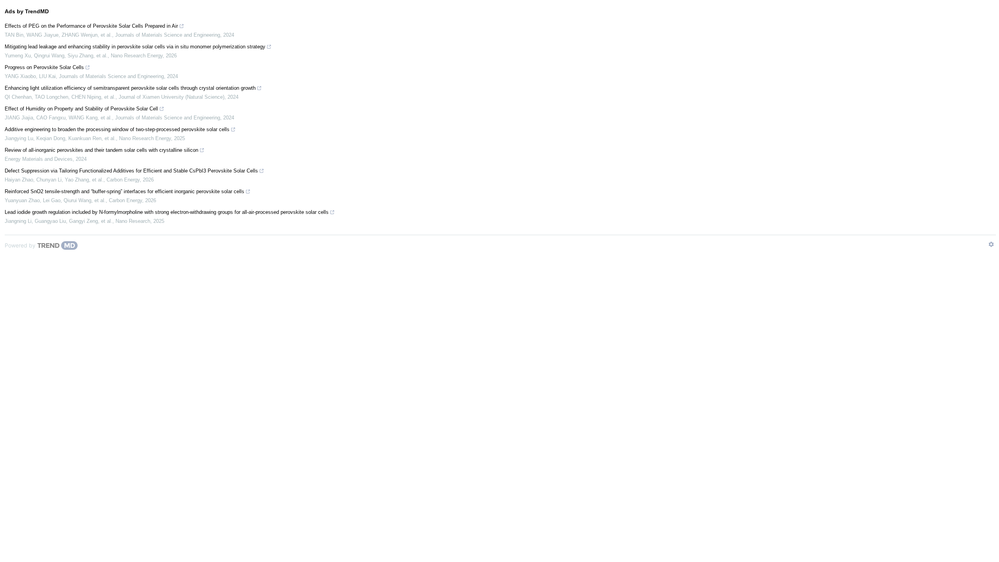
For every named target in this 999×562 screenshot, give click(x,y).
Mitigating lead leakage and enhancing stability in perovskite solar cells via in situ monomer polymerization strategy (135, 47)
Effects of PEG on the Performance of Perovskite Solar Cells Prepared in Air (91, 26)
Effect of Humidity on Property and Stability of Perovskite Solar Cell (81, 109)
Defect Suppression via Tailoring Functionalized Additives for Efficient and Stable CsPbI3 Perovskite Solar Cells (131, 171)
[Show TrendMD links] (991, 244)
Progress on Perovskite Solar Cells (44, 67)
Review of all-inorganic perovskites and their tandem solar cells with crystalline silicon (101, 150)
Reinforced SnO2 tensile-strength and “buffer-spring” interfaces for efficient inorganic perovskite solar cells (124, 191)
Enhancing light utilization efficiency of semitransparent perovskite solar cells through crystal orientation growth (130, 88)
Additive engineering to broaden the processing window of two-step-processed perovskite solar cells (117, 129)
